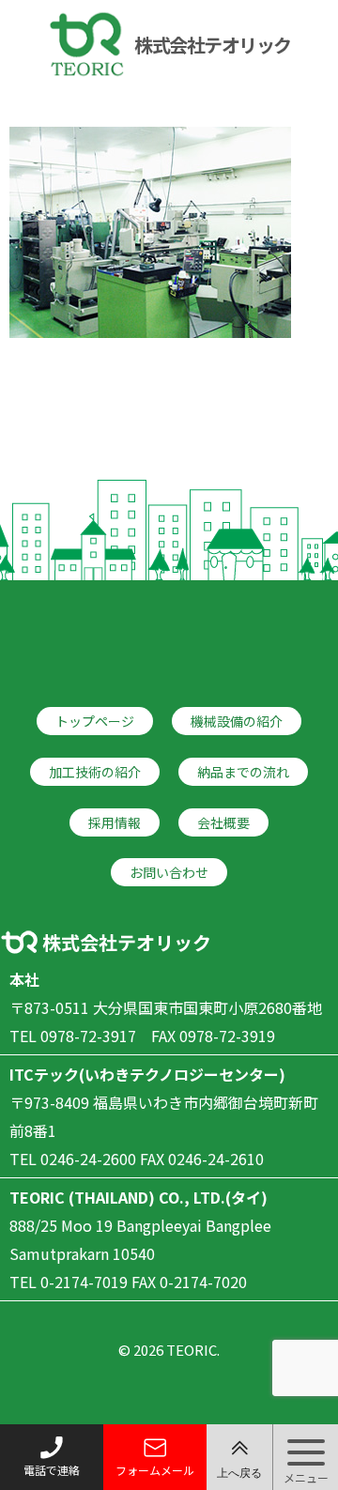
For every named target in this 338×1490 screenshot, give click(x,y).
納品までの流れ (243, 771)
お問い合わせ (169, 872)
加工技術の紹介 (95, 771)
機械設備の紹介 (237, 721)
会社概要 (223, 822)
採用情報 (114, 822)
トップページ (94, 721)
